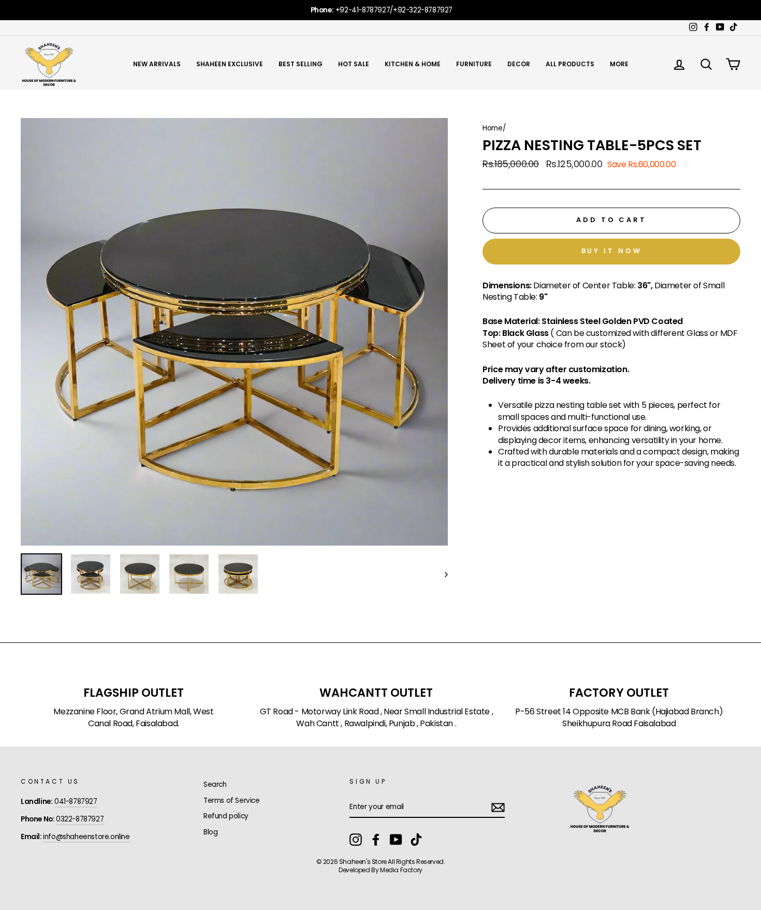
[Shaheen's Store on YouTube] (396, 839)
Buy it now (611, 251)
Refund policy (225, 816)
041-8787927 (75, 801)
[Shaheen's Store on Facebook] (376, 839)
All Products (570, 64)
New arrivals (157, 64)
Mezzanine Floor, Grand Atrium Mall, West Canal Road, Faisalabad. (133, 717)
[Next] (441, 574)
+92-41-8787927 (362, 10)
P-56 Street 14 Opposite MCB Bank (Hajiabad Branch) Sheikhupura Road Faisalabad (619, 717)
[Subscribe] (498, 807)
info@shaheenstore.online (86, 837)
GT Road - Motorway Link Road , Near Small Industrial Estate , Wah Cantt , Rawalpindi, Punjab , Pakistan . (376, 717)
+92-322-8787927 (422, 10)
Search (215, 784)
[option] (380, 10)
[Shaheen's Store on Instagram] (355, 839)
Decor (518, 64)
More (619, 64)
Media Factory (401, 869)
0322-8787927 (80, 819)
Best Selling (301, 64)
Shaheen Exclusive (229, 64)
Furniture (474, 64)
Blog (210, 832)
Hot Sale (353, 64)
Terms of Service (231, 800)
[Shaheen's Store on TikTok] (416, 839)
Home (492, 128)
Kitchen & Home (413, 64)
